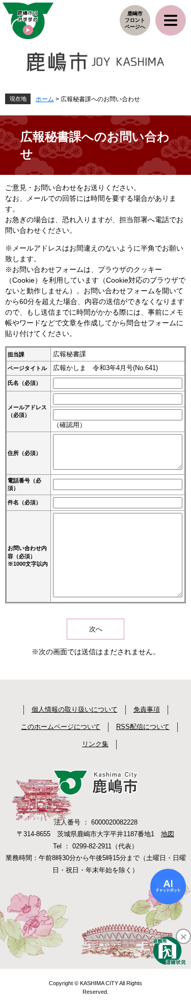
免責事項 (146, 709)
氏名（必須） (24, 383)
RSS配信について (143, 726)
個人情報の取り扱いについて (75, 709)
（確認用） (69, 425)
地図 (167, 834)
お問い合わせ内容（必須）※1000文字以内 (28, 556)
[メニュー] (170, 20)
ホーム (45, 99)
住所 (24, 453)
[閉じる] (183, 936)
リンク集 (95, 744)
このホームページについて (60, 726)
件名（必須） (24, 502)
